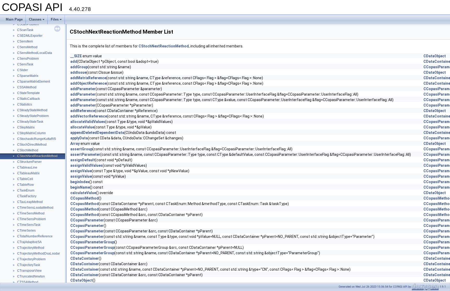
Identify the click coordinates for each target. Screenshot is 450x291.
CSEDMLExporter (29, 36)
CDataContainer (84, 258)
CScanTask (25, 30)
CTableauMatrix (28, 173)
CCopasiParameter (87, 220)
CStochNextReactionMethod (37, 156)
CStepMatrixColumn (31, 133)
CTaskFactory (26, 196)
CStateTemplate (28, 93)
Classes (35, 19)
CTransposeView (29, 271)
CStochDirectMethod (32, 144)
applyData (79, 138)
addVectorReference (88, 116)
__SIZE (76, 56)
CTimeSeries (26, 230)
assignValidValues (86, 165)
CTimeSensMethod (31, 213)
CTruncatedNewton (31, 276)
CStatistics (24, 104)
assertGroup (81, 149)
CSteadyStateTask (30, 121)
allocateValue (82, 127)
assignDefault (82, 160)
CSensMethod (27, 47)
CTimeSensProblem (31, 219)
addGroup (79, 67)
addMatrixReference (88, 78)
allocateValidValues (87, 122)
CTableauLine (27, 167)
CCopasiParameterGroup (92, 242)
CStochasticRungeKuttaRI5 (36, 139)
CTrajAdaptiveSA (29, 242)
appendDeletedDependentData (97, 133)
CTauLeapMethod (30, 202)
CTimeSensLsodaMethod (35, 207)
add (73, 61)
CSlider (22, 70)
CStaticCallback (28, 99)
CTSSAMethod (27, 282)
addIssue (78, 72)
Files (55, 19)
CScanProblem (28, 24)
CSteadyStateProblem (33, 116)
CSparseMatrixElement (33, 81)
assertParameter (85, 154)
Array (75, 143)
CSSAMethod (26, 87)
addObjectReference (88, 83)
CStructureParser (29, 162)
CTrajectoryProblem (31, 259)
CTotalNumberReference (35, 236)
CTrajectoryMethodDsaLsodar (38, 253)
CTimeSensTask (28, 225)
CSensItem (25, 41)
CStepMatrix (26, 127)
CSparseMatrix (27, 76)
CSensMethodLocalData (34, 53)
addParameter (83, 89)
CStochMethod (27, 150)
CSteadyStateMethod (32, 110)
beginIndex (79, 182)
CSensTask (25, 64)
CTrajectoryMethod (30, 248)
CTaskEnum (25, 190)
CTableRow (25, 185)
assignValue (81, 171)
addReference (82, 111)
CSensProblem (28, 58)
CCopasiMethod (84, 198)
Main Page (14, 19)
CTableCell (25, 179)
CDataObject (434, 56)
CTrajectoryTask (28, 265)
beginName (80, 187)
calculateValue (83, 193)
